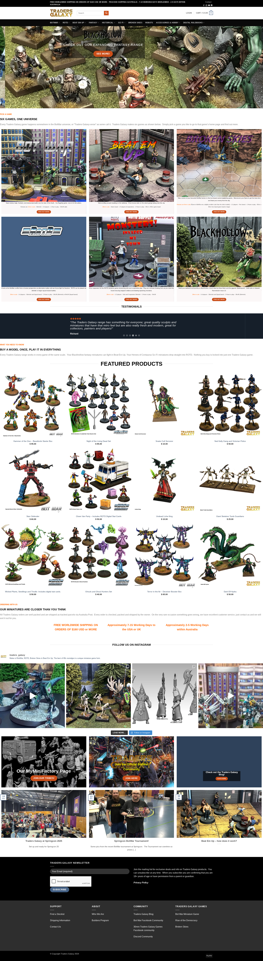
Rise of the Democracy (186, 920)
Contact (208, 2)
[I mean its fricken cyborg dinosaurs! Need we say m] (32, 695)
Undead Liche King (164, 516)
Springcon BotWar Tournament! (131, 841)
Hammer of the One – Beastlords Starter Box (32, 441)
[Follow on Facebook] (204, 5)
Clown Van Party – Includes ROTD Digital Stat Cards (98, 516)
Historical (107, 23)
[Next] (254, 67)
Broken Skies (135, 23)
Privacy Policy (141, 882)
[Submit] (106, 13)
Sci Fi (121, 23)
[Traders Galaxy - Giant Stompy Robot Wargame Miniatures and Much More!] (61, 13)
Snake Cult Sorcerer (164, 441)
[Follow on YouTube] (209, 5)
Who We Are (98, 914)
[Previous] (8, 67)
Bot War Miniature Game (187, 914)
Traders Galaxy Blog (143, 914)
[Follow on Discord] (211, 5)
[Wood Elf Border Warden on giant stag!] (98, 695)
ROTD (65, 23)
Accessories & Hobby (167, 23)
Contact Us (55, 927)
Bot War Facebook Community (148, 920)
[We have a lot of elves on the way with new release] (164, 695)
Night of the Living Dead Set (99, 441)
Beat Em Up (78, 23)
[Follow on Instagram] (206, 5)
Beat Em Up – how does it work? (219, 841)
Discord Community (143, 936)
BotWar (54, 23)
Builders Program (100, 920)
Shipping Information (60, 920)
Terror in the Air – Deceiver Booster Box (164, 592)
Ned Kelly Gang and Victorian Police (230, 441)
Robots (149, 23)
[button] (189, 13)
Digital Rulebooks (193, 23)
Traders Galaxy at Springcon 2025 (43, 841)
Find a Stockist (57, 914)
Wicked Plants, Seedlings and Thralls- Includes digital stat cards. (33, 592)
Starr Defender (32, 516)
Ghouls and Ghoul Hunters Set (98, 592)
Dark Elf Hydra (230, 592)
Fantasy (93, 23)
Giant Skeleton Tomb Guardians (230, 516)
